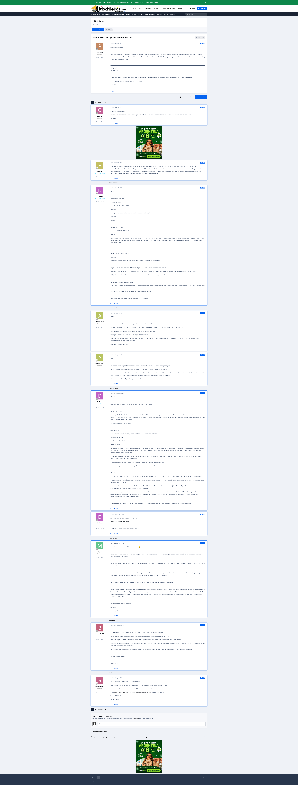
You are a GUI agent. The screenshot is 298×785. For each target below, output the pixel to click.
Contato (107, 782)
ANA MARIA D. (99, 322)
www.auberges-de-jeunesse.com (141, 692)
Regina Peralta (99, 686)
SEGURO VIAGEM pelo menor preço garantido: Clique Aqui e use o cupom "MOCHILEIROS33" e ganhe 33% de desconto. (126, 2)
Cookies (113, 782)
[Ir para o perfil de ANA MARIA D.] (99, 315)
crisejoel (99, 116)
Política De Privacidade (97, 782)
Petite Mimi (99, 52)
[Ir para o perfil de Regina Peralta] (99, 680)
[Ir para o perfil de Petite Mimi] (99, 46)
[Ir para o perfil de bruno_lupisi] (99, 627)
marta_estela (100, 552)
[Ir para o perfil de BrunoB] (99, 165)
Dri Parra (100, 196)
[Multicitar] (111, 123)
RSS (119, 782)
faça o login (136, 718)
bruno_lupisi (100, 634)
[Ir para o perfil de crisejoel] (99, 110)
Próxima (100, 102)
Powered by (199, 782)
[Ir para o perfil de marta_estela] (99, 545)
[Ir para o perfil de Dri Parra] (99, 190)
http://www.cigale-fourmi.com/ (120, 521)
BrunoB (99, 171)
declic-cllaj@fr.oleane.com (121, 692)
